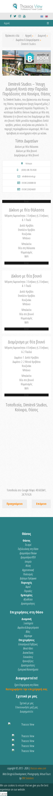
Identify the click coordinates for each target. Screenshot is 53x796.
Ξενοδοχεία (28, 623)
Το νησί (28, 545)
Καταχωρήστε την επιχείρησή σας (26, 689)
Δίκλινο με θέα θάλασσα (26, 147)
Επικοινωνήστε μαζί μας (26, 707)
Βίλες (28, 632)
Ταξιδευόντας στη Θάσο (28, 549)
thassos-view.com (38, 768)
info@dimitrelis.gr (28, 176)
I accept (3, 794)
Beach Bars (28, 648)
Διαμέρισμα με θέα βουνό (26, 155)
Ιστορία (28, 562)
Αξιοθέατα (28, 599)
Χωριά (27, 587)
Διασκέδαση (28, 653)
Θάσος (26, 540)
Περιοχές (26, 583)
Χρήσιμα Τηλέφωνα (28, 578)
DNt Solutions (28, 778)
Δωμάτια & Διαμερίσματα (28, 627)
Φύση (28, 566)
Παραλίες (28, 591)
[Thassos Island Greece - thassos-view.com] (26, 6)
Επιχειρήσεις (26, 640)
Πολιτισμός (28, 574)
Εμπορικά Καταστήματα (28, 669)
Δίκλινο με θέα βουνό (26, 151)
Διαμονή (26, 619)
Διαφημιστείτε (26, 711)
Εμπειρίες (26, 595)
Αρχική (7, 23)
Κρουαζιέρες (28, 661)
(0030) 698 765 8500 (28, 170)
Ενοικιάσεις (28, 657)
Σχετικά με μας (26, 703)
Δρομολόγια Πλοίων (28, 553)
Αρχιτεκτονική (28, 570)
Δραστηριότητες (28, 603)
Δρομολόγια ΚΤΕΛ (28, 557)
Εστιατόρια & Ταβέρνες (28, 644)
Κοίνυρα (29, 163)
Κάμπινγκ (28, 636)
